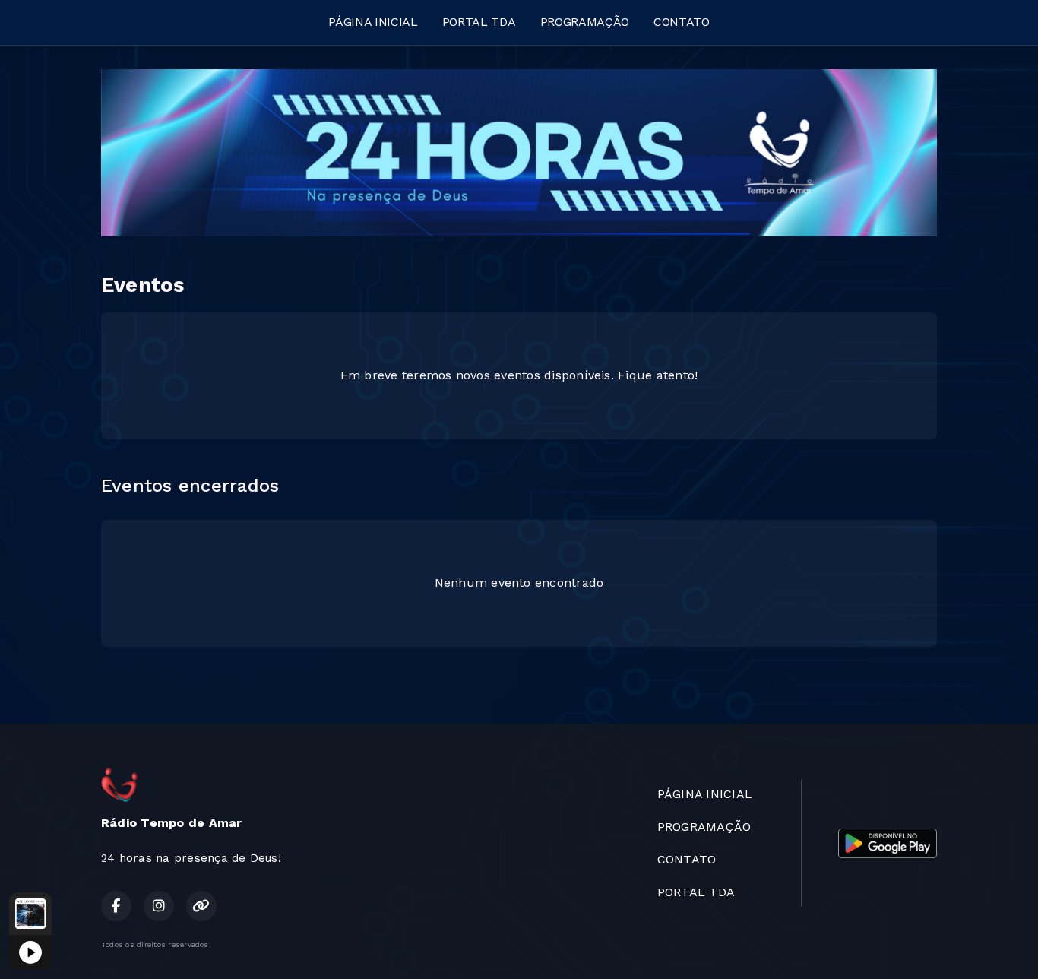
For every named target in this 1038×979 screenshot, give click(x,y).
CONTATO (681, 21)
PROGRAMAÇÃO (584, 21)
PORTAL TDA (479, 21)
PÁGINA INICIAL (373, 21)
